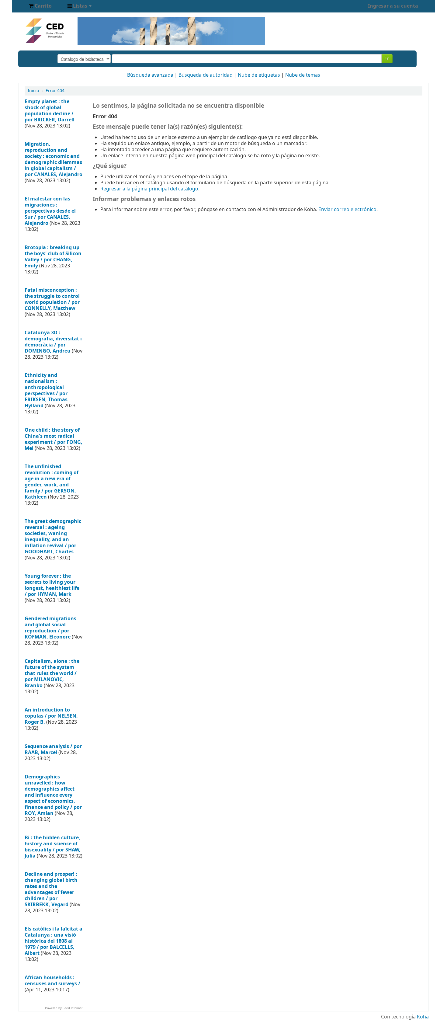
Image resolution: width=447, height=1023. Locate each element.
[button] (40, 6)
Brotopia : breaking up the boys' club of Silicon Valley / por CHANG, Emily (53, 257)
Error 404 (55, 91)
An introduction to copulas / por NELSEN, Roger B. (51, 716)
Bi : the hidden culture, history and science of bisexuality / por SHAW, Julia (53, 847)
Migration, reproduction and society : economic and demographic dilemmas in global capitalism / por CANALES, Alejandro (53, 159)
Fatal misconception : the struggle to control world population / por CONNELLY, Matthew (52, 299)
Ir (387, 58)
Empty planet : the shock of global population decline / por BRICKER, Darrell (49, 111)
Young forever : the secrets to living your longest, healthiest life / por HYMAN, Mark (52, 585)
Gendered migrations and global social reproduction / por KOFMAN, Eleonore (50, 628)
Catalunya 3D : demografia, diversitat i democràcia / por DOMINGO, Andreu (53, 342)
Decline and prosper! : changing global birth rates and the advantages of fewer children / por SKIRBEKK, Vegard (51, 889)
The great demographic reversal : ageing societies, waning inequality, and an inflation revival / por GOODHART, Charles (53, 536)
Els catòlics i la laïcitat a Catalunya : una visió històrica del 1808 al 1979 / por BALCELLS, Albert (53, 941)
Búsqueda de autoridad (205, 75)
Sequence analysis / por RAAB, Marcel (53, 749)
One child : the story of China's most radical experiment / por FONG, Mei (53, 439)
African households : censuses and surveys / (52, 980)
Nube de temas (302, 75)
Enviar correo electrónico (347, 209)
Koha (423, 1017)
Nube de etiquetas (259, 75)
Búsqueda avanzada (150, 75)
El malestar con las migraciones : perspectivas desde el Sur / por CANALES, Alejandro (50, 211)
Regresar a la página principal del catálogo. (149, 189)
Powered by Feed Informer (63, 1008)
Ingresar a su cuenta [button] (393, 6)
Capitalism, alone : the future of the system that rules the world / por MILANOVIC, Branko (52, 673)
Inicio (33, 91)
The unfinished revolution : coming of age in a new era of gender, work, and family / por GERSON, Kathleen (51, 482)
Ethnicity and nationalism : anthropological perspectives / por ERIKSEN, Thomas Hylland (46, 390)
